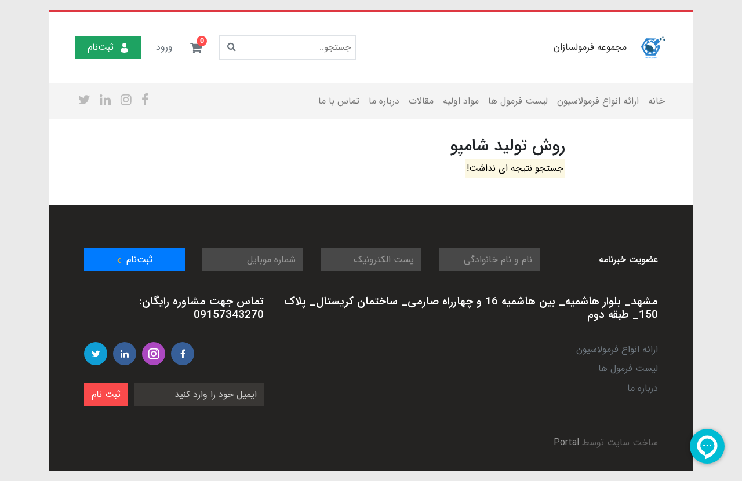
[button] (196, 47)
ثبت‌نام (101, 47)
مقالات (421, 101)
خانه (656, 101)
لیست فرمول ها (518, 101)
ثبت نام (106, 394)
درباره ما (384, 101)
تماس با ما (338, 101)
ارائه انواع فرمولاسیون (598, 101)
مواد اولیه (461, 101)
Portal (566, 442)
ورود (164, 47)
